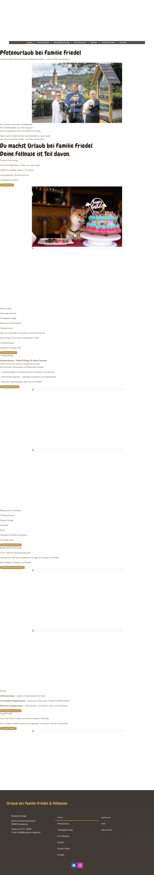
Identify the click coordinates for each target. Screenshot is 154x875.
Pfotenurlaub (43, 42)
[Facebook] (74, 865)
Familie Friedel (108, 42)
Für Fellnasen (80, 42)
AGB (103, 823)
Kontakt (123, 42)
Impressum (106, 817)
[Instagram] (80, 865)
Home (29, 42)
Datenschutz (106, 830)
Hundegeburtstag (61, 42)
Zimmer (94, 42)
